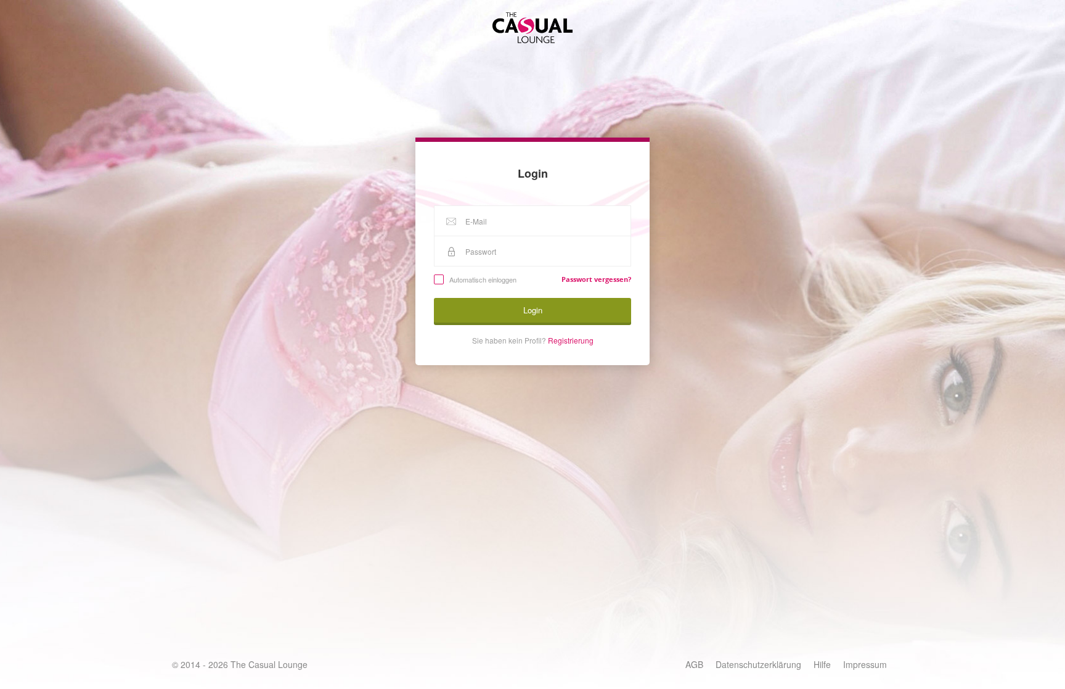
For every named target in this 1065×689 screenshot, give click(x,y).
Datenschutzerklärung (758, 664)
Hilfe (822, 664)
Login (532, 310)
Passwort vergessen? (596, 279)
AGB (694, 664)
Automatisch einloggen (482, 279)
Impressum (865, 664)
